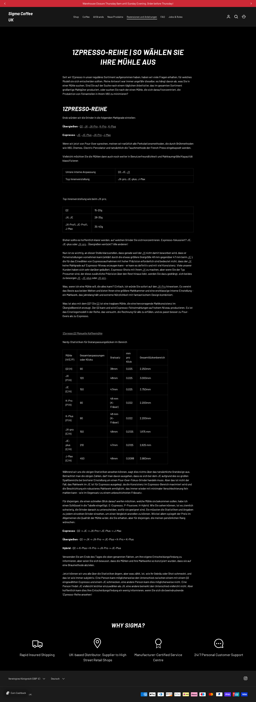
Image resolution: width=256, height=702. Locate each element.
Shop (76, 16)
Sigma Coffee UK (20, 16)
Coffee (86, 16)
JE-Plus (87, 134)
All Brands (98, 16)
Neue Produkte (115, 16)
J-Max (107, 134)
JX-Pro (93, 126)
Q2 (81, 126)
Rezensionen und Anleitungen (142, 16)
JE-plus (86, 277)
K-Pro (102, 126)
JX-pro (82, 244)
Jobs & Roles (176, 16)
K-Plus (112, 126)
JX (86, 126)
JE (78, 134)
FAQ (163, 16)
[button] (236, 17)
